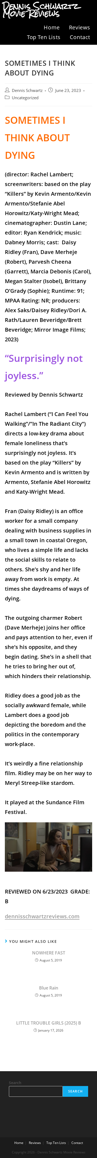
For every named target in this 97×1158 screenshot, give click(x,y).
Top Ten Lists (44, 37)
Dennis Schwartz (27, 90)
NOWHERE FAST (48, 953)
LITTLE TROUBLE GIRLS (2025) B (48, 1023)
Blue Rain (48, 988)
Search (15, 1082)
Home (52, 27)
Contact (80, 37)
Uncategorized (25, 97)
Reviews (79, 27)
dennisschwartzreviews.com (42, 916)
